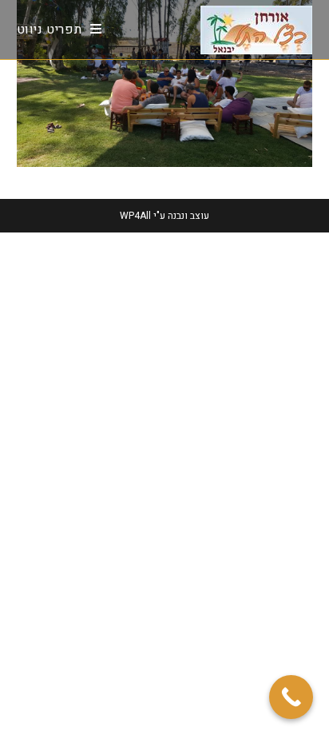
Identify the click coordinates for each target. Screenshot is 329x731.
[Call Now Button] (291, 697)
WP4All (135, 216)
